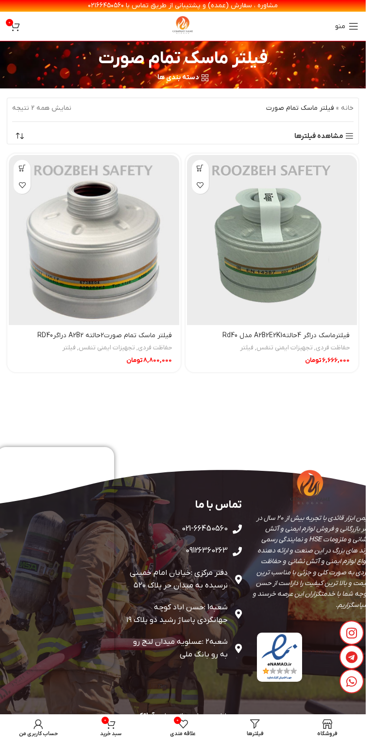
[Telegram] (351, 657)
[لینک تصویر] (279, 656)
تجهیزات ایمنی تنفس (284, 348)
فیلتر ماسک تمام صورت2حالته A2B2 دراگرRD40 (104, 335)
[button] (200, 168)
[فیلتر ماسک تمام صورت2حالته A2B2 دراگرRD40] (94, 240)
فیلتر (247, 348)
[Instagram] (351, 632)
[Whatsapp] (351, 681)
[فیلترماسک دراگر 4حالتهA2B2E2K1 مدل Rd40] (272, 240)
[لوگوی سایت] (183, 26)
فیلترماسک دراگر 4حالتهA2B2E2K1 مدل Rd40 (286, 335)
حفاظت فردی (333, 348)
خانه (347, 108)
